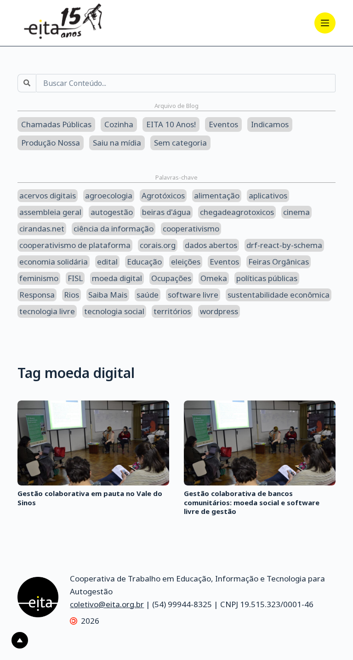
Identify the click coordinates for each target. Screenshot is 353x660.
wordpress (219, 311)
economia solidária (53, 261)
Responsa (37, 294)
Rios (71, 294)
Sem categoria (180, 142)
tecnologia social (114, 311)
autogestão (112, 212)
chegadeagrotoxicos (237, 212)
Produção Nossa (50, 142)
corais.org (158, 245)
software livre (193, 294)
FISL (75, 278)
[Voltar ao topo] (19, 640)
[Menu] (325, 23)
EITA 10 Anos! (171, 124)
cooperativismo (191, 228)
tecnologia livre (47, 311)
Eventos (223, 124)
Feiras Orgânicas (278, 261)
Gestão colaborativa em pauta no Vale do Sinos (89, 498)
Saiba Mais (107, 294)
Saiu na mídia (117, 142)
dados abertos (211, 245)
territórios (172, 311)
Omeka (213, 278)
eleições (185, 261)
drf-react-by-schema (284, 245)
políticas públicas (266, 278)
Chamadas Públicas (56, 124)
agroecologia (108, 195)
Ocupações (171, 278)
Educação (144, 261)
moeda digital (117, 278)
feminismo (38, 278)
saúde (148, 294)
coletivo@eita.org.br (107, 604)
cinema (296, 212)
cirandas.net (41, 228)
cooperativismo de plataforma (75, 245)
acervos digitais (47, 195)
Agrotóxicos (163, 195)
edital (107, 261)
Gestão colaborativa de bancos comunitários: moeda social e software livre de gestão (251, 502)
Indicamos (270, 124)
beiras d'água (166, 212)
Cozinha (118, 124)
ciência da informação (114, 228)
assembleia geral (50, 212)
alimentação (216, 195)
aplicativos (268, 195)
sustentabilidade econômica (279, 294)
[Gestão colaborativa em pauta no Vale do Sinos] (93, 443)
